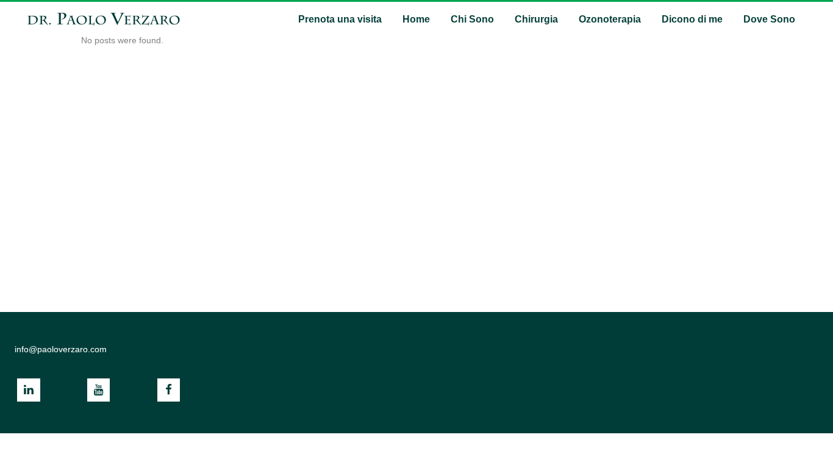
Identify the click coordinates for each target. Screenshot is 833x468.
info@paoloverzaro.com (61, 349)
